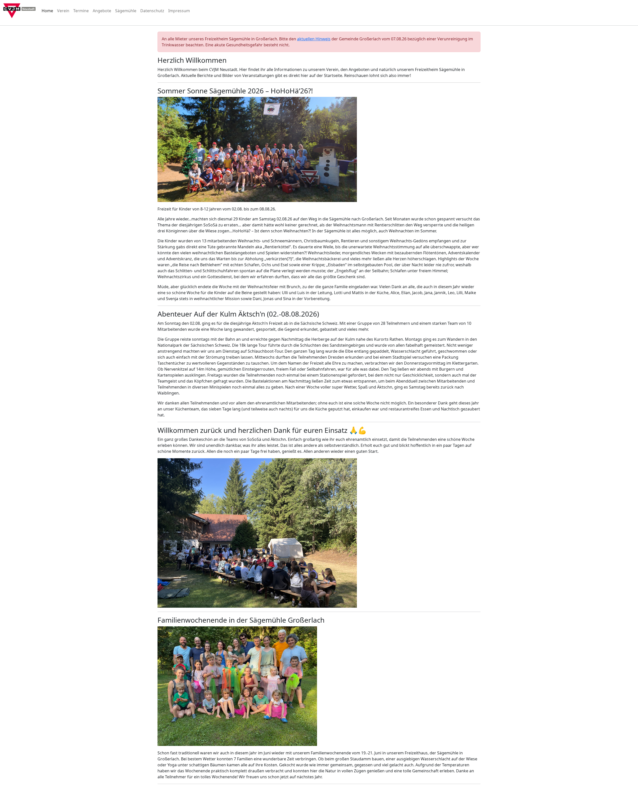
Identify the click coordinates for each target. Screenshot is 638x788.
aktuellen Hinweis (313, 39)
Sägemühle (125, 10)
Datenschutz (152, 10)
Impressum (179, 10)
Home (47, 10)
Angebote (102, 10)
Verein (63, 10)
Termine (81, 10)
